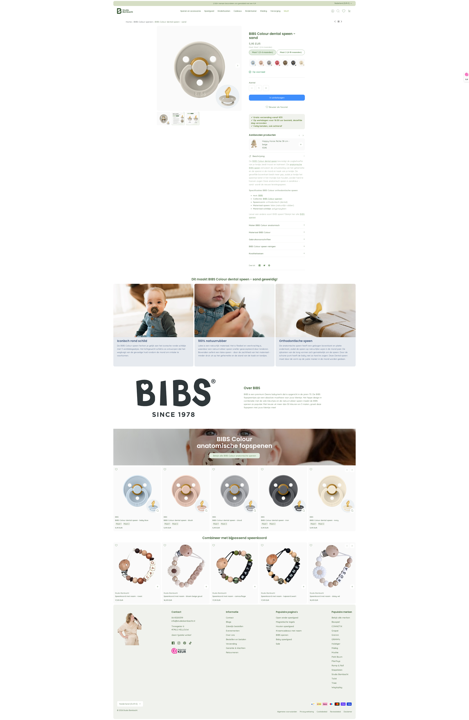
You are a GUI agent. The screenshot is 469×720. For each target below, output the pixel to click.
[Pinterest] (184, 643)
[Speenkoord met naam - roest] (137, 566)
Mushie (335, 652)
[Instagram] (179, 643)
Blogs (228, 622)
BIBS (260, 195)
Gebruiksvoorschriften (260, 239)
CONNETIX (337, 626)
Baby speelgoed (284, 639)
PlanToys (336, 661)
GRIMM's (336, 639)
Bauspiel (336, 622)
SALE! (286, 11)
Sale (278, 643)
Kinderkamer (251, 11)
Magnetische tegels (285, 622)
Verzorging (275, 11)
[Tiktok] (190, 643)
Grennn (335, 635)
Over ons (230, 635)
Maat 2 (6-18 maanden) (291, 52)
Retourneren (232, 652)
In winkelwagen (276, 97)
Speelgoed (209, 11)
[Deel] (259, 265)
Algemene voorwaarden (287, 712)
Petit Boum (337, 657)
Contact (230, 617)
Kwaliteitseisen (256, 253)
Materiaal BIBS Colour (260, 232)
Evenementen (233, 630)
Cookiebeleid (322, 712)
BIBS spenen (282, 635)
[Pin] (269, 265)
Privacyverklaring (307, 712)
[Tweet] (264, 265)
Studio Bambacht (340, 674)
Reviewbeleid (335, 712)
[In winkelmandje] (301, 144)
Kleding (263, 11)
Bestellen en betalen (236, 639)
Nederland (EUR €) (342, 3)
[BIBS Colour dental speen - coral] (277, 62)
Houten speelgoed (285, 626)
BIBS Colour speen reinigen (262, 246)
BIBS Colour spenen (143, 22)
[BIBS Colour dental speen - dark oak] (285, 62)
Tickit (334, 678)
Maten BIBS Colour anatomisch (264, 225)
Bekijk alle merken (341, 617)
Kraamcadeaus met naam (289, 630)
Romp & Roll (338, 665)
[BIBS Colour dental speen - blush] (261, 62)
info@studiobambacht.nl (183, 621)
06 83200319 (177, 617)
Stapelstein (337, 670)
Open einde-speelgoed (287, 617)
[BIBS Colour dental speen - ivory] (301, 62)
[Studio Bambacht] (125, 11)
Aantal (252, 82)
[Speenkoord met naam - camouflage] (234, 566)
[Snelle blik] (157, 510)
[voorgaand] (190, 3)
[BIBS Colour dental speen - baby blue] (253, 62)
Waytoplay (337, 687)
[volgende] (279, 3)
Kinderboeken (224, 11)
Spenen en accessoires (190, 11)
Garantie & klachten (235, 648)
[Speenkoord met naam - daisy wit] (332, 566)
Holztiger (336, 643)
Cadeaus (238, 11)
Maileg (335, 648)
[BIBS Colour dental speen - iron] (293, 62)
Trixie (334, 683)
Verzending (231, 643)
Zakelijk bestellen (234, 626)
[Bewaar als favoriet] (253, 142)
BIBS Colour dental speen (264, 161)
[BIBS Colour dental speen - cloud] (269, 62)
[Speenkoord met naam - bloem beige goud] (186, 566)
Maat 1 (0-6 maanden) (262, 52)
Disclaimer (348, 712)
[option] (199, 68)
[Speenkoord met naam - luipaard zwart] (283, 566)
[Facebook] (173, 643)
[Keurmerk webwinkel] (183, 651)
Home (129, 22)
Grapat (335, 630)
